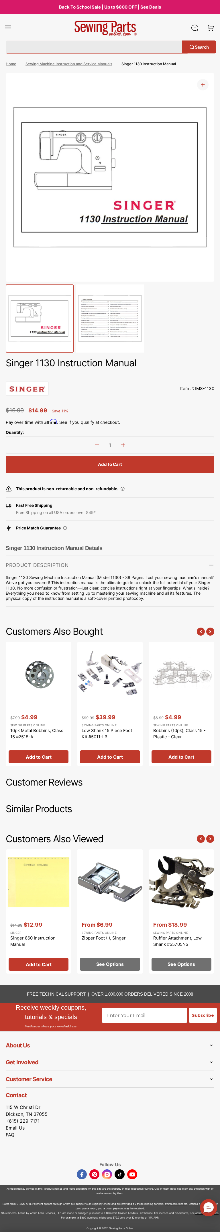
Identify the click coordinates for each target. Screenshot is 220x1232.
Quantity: (15, 432)
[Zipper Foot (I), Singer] (110, 911)
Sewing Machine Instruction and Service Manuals (68, 64)
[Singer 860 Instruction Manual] (38, 911)
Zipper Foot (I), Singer (104, 938)
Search (202, 46)
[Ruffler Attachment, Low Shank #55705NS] (181, 911)
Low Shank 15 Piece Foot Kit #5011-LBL (107, 734)
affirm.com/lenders (176, 1203)
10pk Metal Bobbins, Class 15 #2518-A (36, 734)
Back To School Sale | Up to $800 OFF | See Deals (110, 7)
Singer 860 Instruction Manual (33, 941)
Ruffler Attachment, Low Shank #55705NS (177, 941)
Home (11, 64)
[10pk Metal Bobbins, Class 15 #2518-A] (38, 704)
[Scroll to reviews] (110, 375)
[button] (8, 27)
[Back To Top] (211, 1223)
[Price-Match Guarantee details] (65, 528)
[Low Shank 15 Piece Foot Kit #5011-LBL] (110, 704)
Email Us (15, 1128)
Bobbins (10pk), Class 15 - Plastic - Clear (179, 734)
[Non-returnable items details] (122, 489)
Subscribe (203, 1015)
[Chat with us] (194, 27)
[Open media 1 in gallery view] (203, 84)
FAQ (10, 1135)
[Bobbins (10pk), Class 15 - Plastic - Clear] (181, 704)
